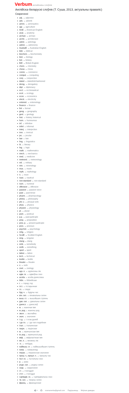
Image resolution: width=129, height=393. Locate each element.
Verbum (23, 4)
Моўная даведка (87, 390)
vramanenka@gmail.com (55, 390)
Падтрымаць (73, 390)
